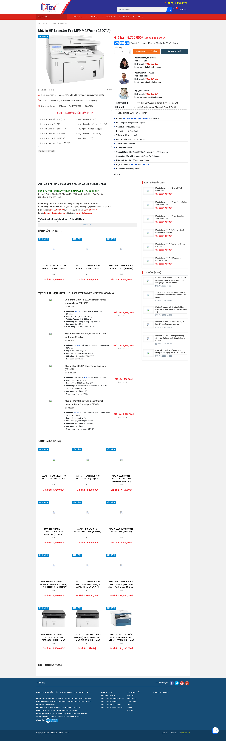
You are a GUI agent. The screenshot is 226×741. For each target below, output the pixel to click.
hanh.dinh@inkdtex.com (150, 67)
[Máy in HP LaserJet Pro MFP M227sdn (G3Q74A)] (75, 59)
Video (129, 707)
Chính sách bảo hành (109, 701)
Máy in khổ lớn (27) (85, 138)
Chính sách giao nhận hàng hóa (112, 698)
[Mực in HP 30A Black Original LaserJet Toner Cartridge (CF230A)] (50, 333)
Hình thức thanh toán (108, 695)
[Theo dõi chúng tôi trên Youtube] (182, 683)
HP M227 (50, 151)
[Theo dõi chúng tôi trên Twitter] (177, 683)
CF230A (86, 378)
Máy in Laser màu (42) (87, 119)
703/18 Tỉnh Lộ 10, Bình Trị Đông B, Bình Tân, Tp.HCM (156, 103)
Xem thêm (87, 225)
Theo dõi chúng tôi (161, 683)
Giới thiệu (94, 17)
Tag (42, 151)
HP (49, 24)
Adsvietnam (185, 733)
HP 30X (77, 413)
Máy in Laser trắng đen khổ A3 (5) (55, 134)
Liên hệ (140, 17)
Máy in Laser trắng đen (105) (53, 119)
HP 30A (134, 164)
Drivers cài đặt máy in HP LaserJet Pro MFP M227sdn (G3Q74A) (67, 106)
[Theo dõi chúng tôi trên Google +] (187, 683)
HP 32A (146, 164)
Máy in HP (63, 24)
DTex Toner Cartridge (160, 692)
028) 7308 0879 (56, 210)
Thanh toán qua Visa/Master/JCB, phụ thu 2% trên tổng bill (155, 43)
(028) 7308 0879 (177, 3)
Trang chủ (77, 17)
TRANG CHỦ (40, 683)
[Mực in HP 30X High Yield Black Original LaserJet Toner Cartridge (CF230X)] (50, 400)
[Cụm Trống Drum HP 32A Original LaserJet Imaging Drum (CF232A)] (50, 299)
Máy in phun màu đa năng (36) (90, 129)
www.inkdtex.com (84, 213)
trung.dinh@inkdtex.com (150, 82)
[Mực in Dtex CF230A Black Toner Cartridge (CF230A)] (50, 365)
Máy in (55, 24)
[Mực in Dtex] (49, 7)
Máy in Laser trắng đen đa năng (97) (92, 124)
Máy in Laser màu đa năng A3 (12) (56, 143)
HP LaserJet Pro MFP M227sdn (136, 118)
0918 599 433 (90, 210)
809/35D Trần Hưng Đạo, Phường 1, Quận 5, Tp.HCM (155, 107)
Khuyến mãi (110, 17)
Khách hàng (131, 698)
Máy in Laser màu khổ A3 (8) (89, 134)
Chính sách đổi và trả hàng (111, 704)
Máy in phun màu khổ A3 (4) (53, 138)
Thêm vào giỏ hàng (148, 51)
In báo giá (175, 51)
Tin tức (126, 17)
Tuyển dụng (131, 701)
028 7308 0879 (49, 707)
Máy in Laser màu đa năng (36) (54, 129)
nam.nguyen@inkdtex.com (151, 97)
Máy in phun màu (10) (51, 124)
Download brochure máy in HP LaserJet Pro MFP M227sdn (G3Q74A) (68, 101)
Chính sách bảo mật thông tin (112, 707)
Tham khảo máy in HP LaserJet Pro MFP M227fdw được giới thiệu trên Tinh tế (72, 95)
